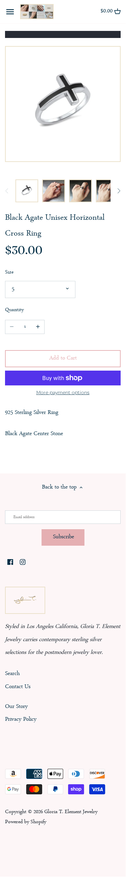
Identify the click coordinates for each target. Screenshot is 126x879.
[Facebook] (10, 563)
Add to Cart (63, 358)
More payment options (62, 392)
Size (9, 272)
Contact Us (17, 687)
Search (12, 673)
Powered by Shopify (25, 822)
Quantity (14, 310)
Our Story (16, 706)
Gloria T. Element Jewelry (71, 812)
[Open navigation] (10, 12)
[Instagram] (22, 563)
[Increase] (38, 327)
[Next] (118, 190)
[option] (27, 191)
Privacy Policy (21, 719)
